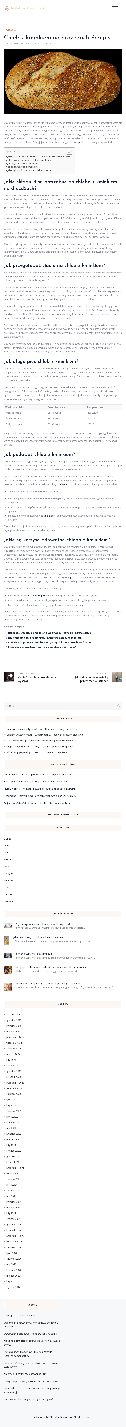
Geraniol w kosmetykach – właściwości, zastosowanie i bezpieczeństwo (44, 734)
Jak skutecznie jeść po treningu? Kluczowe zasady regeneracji (45, 637)
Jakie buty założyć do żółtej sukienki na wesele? (38, 937)
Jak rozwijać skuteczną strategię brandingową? (28, 1399)
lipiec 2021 (12, 1184)
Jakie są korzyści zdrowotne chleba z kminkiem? (31, 170)
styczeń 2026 (13, 1014)
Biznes (7, 838)
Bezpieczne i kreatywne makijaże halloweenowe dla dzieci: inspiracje (40, 795)
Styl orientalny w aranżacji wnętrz (34, 953)
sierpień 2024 (13, 1048)
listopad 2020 (13, 1230)
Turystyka (9, 880)
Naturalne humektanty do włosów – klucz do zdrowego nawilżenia (41, 729)
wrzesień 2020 (14, 1241)
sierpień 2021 (13, 1179)
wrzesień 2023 (14, 1088)
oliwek (63, 484)
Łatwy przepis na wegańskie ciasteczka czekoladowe (32, 1381)
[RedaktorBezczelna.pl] (25, 8)
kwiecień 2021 (13, 1201)
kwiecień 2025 (13, 1025)
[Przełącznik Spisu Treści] (68, 152)
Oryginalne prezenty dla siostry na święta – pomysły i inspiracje (39, 746)
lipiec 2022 (12, 1116)
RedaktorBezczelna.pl (62, 1417)
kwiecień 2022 (13, 1133)
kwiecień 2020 (13, 1269)
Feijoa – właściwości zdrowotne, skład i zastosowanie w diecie (37, 803)
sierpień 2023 (13, 1093)
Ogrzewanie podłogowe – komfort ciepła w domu (30, 1333)
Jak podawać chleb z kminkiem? (23, 166)
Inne (6, 852)
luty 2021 (11, 1213)
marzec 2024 (13, 1054)
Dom (6, 845)
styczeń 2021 (13, 1218)
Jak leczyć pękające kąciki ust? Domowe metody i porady (36, 752)
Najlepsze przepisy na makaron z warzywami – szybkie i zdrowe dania (49, 632)
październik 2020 (15, 1235)
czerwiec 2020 (13, 1258)
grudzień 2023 (13, 1071)
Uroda (7, 887)
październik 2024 (15, 1037)
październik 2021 (15, 1167)
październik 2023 (15, 1082)
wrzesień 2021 (14, 1173)
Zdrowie (8, 894)
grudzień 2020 (13, 1224)
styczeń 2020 (13, 1287)
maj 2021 (11, 1196)
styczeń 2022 (13, 1150)
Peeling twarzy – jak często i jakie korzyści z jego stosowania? (49, 983)
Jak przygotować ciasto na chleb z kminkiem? (29, 160)
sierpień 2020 (13, 1247)
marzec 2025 (13, 1031)
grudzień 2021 (13, 1156)
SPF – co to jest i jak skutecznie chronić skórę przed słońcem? (39, 740)
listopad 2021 (13, 1162)
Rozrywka (9, 873)
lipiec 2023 (12, 1099)
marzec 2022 (13, 1139)
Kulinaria (10, 30)
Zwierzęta (9, 901)
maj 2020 (11, 1264)
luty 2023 (11, 1105)
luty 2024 (11, 1059)
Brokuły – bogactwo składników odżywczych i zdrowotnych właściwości (50, 642)
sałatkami (50, 515)
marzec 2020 (13, 1275)
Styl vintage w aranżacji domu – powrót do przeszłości (45, 924)
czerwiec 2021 (13, 1190)
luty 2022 (11, 1145)
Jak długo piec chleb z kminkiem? (24, 163)
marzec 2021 (13, 1207)
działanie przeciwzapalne (34, 595)
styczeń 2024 (13, 1065)
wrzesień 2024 (14, 1042)
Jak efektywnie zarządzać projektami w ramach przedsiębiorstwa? (39, 774)
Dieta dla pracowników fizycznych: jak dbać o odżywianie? (42, 646)
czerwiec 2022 (13, 1122)
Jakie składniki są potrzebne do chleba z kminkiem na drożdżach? (40, 156)
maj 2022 (11, 1128)
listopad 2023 (13, 1076)
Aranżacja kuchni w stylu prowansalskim (25, 1373)
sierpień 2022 (13, 1111)
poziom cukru (77, 577)
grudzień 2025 (13, 1020)
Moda (7, 866)
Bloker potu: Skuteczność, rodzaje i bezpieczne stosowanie (35, 781)
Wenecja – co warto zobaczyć (20, 1315)
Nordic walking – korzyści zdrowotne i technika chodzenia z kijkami (39, 788)
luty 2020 (11, 1281)
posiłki (81, 142)
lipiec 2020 (12, 1253)
